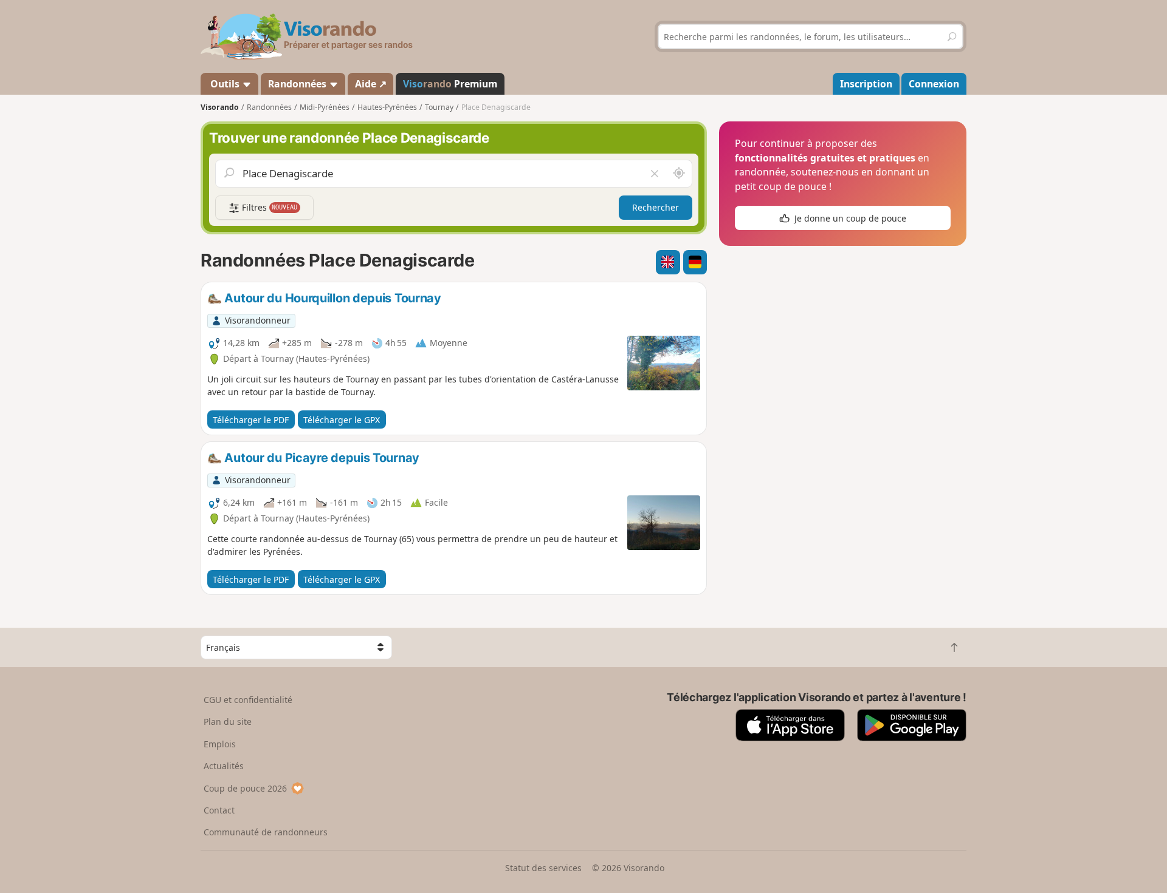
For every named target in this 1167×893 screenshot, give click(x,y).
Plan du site (228, 721)
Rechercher (655, 207)
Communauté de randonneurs (266, 832)
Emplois (220, 744)
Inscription (866, 83)
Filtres (268, 207)
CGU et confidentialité (248, 699)
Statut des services (543, 868)
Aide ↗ (371, 83)
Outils (225, 83)
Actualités (224, 766)
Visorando (220, 107)
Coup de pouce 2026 (245, 788)
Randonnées (298, 83)
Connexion (934, 83)
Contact (219, 810)
